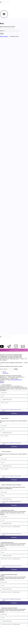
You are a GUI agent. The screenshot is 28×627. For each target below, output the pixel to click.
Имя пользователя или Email (7, 26)
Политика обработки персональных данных (11, 366)
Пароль (2, 30)
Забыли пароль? (4, 36)
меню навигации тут (16, 379)
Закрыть (2, 382)
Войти (2, 33)
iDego (1, 364)
